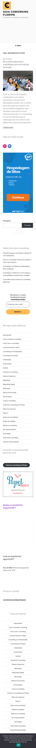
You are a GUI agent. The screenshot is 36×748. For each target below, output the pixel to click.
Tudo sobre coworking (10, 438)
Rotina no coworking (10, 425)
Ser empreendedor (9, 429)
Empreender (7, 364)
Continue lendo (8, 127)
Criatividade (7, 360)
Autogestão (7, 335)
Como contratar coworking (12, 339)
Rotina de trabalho (9, 421)
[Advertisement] (18, 29)
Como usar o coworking (11, 343)
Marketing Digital (9, 384)
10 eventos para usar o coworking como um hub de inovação (16, 64)
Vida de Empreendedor (11, 442)
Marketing (6, 380)
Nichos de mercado (9, 392)
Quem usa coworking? (10, 417)
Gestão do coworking (10, 372)
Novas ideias (7, 397)
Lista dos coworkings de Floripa (16, 465)
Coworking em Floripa (10, 355)
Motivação (6, 388)
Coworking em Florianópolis (12, 351)
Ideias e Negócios (9, 376)
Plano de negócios (9, 409)
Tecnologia (6, 433)
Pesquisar (7, 221)
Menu (19, 45)
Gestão (5, 368)
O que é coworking (9, 401)
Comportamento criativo (11, 347)
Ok (18, 745)
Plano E (5, 413)
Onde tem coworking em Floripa (14, 405)
